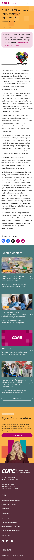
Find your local (6, 519)
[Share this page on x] (13, 241)
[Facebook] (3, 541)
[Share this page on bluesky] (3, 241)
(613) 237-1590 (9, 484)
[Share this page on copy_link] (18, 241)
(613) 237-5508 (10, 486)
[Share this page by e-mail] (23, 241)
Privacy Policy (5, 555)
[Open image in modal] (17, 58)
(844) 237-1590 (13, 488)
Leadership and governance (11, 500)
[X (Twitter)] (11, 541)
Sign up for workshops (9, 523)
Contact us (5, 508)
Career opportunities (9, 504)
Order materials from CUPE (11, 526)
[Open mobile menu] (31, 3)
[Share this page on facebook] (8, 241)
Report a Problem (17, 555)
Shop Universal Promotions (11, 530)
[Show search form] (27, 3)
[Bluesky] (7, 541)
